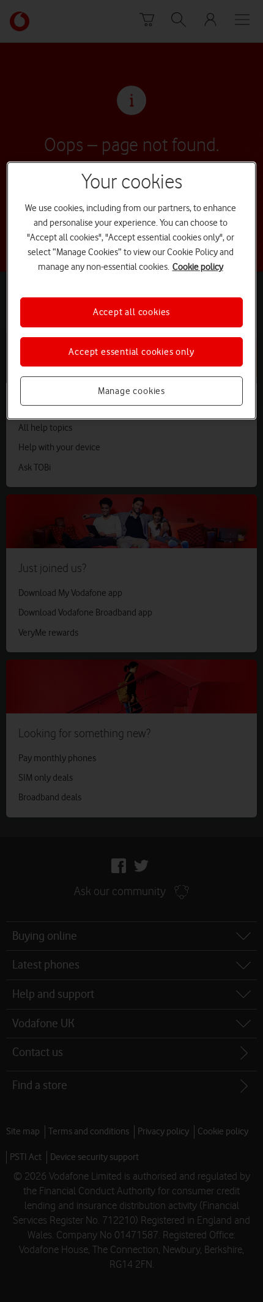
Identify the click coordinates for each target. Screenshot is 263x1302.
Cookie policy (197, 266)
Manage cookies (131, 390)
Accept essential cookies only (131, 351)
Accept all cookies (131, 312)
